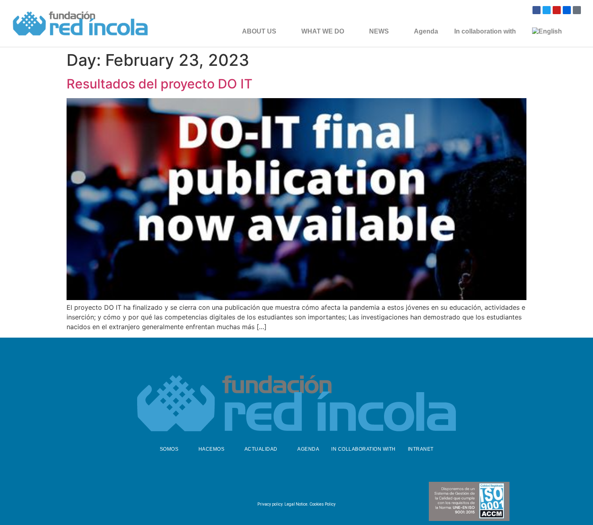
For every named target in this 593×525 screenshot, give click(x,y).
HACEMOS (211, 449)
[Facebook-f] (274, 487)
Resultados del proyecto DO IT (160, 84)
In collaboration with (485, 31)
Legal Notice (295, 504)
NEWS (379, 31)
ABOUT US (259, 31)
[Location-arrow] (577, 10)
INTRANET (421, 449)
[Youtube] (557, 10)
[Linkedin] (314, 487)
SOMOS (169, 449)
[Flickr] (567, 10)
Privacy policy (269, 504)
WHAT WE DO (322, 31)
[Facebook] (536, 10)
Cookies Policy (322, 504)
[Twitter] (547, 10)
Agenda (426, 31)
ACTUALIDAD (261, 449)
